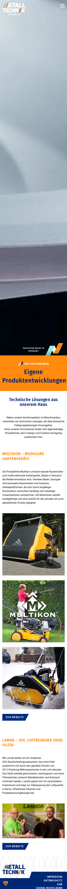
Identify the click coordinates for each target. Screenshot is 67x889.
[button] (62, 5)
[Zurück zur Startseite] (14, 9)
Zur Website (15, 717)
